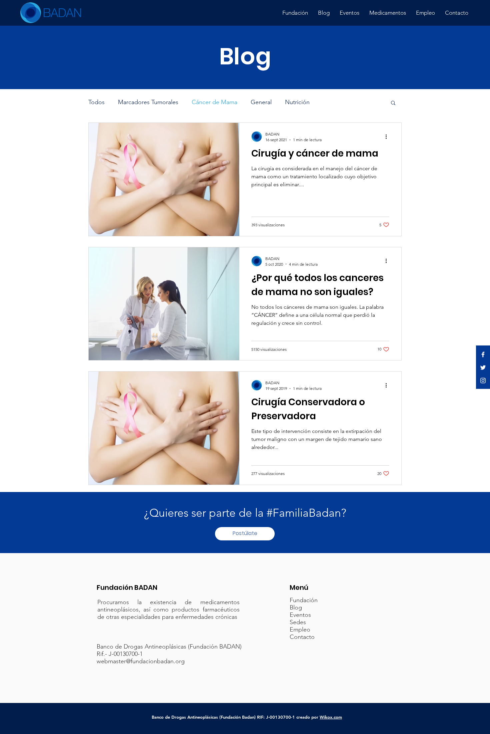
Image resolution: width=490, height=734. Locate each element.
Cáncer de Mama (214, 102)
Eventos (300, 615)
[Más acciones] (388, 137)
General (261, 102)
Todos (96, 102)
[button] (393, 103)
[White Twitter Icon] (483, 367)
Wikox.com (331, 717)
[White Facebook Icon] (483, 354)
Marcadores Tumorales (148, 102)
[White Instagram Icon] (483, 380)
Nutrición (297, 102)
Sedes (298, 622)
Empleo (300, 629)
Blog (296, 607)
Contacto (302, 637)
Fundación (304, 600)
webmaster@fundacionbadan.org (141, 661)
